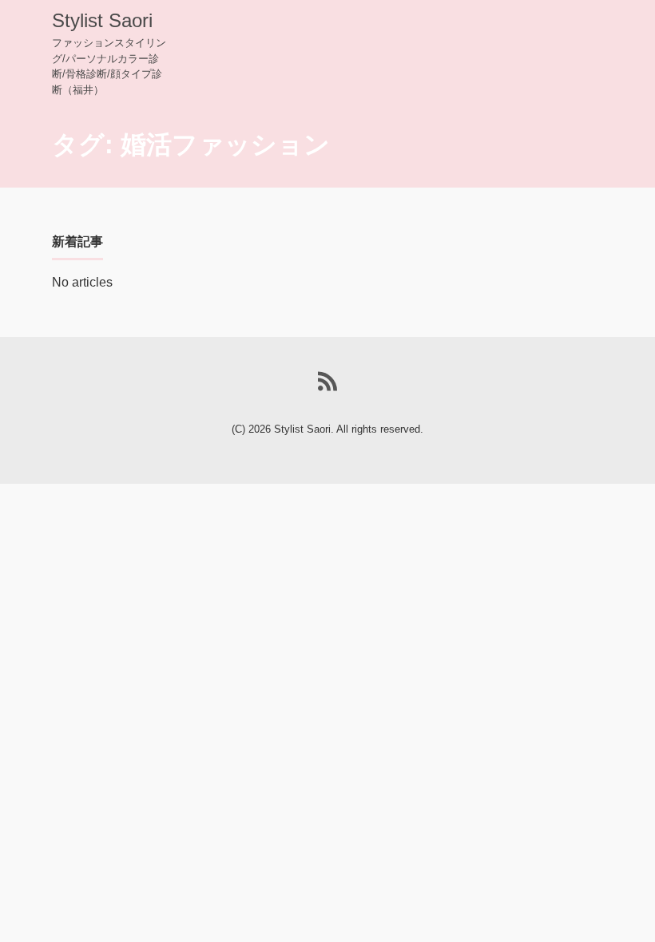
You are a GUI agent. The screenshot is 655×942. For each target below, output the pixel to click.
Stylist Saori (102, 20)
